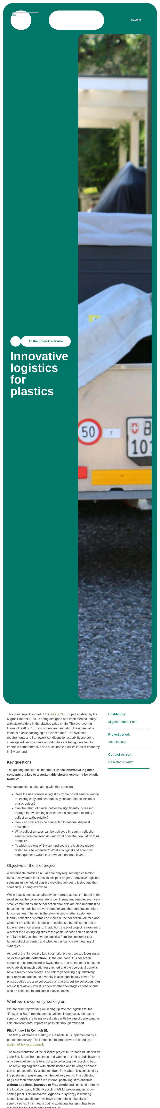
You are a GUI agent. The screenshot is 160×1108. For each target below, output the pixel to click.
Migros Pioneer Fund (122, 721)
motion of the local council (25, 1044)
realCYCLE (58, 714)
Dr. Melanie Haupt (120, 762)
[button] (92, 20)
